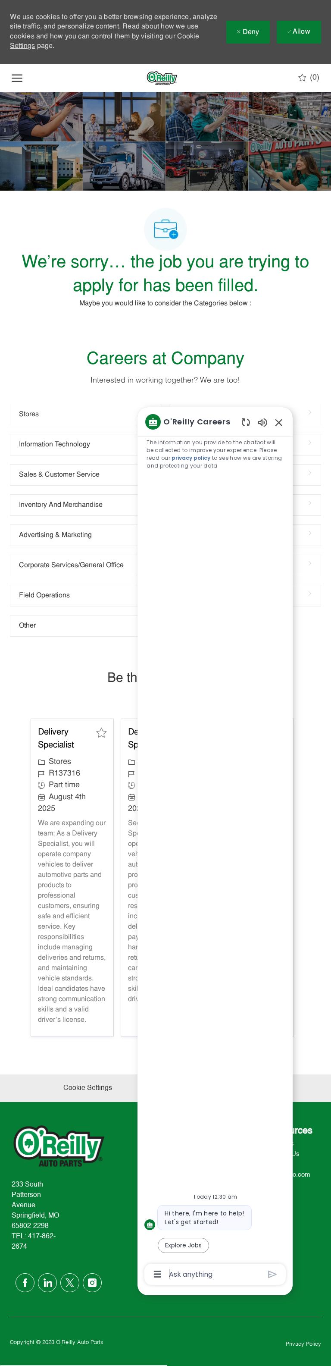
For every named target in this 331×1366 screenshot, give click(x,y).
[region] (215, 847)
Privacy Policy (303, 1344)
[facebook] (25, 1282)
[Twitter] (69, 1282)
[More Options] (157, 1274)
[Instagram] (92, 1282)
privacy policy (191, 458)
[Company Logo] (162, 78)
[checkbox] (101, 733)
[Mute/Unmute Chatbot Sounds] (262, 422)
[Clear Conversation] (246, 422)
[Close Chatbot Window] (278, 422)
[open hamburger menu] (17, 78)
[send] (272, 1274)
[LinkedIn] (47, 1282)
